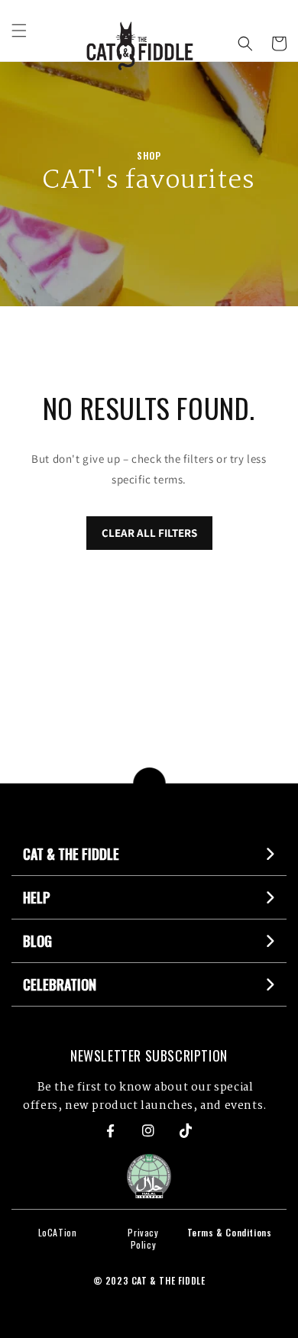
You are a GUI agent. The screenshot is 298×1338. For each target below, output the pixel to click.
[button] (19, 30)
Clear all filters (149, 532)
